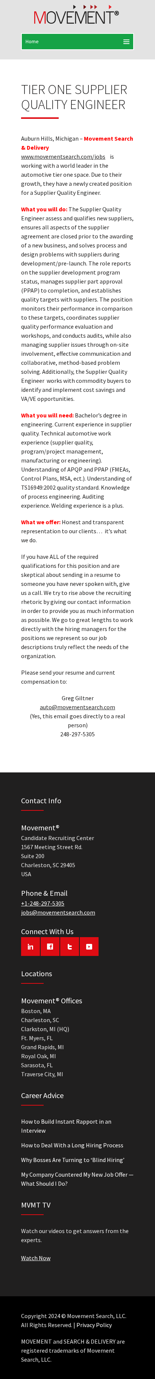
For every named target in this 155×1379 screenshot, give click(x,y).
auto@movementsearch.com (77, 707)
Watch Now (35, 1258)
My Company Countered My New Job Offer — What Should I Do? (77, 1179)
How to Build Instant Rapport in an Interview (66, 1126)
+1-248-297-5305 (42, 903)
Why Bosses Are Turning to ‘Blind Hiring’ (73, 1160)
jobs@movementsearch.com (58, 912)
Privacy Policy (94, 1325)
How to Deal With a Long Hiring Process (72, 1145)
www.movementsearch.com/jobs (63, 156)
